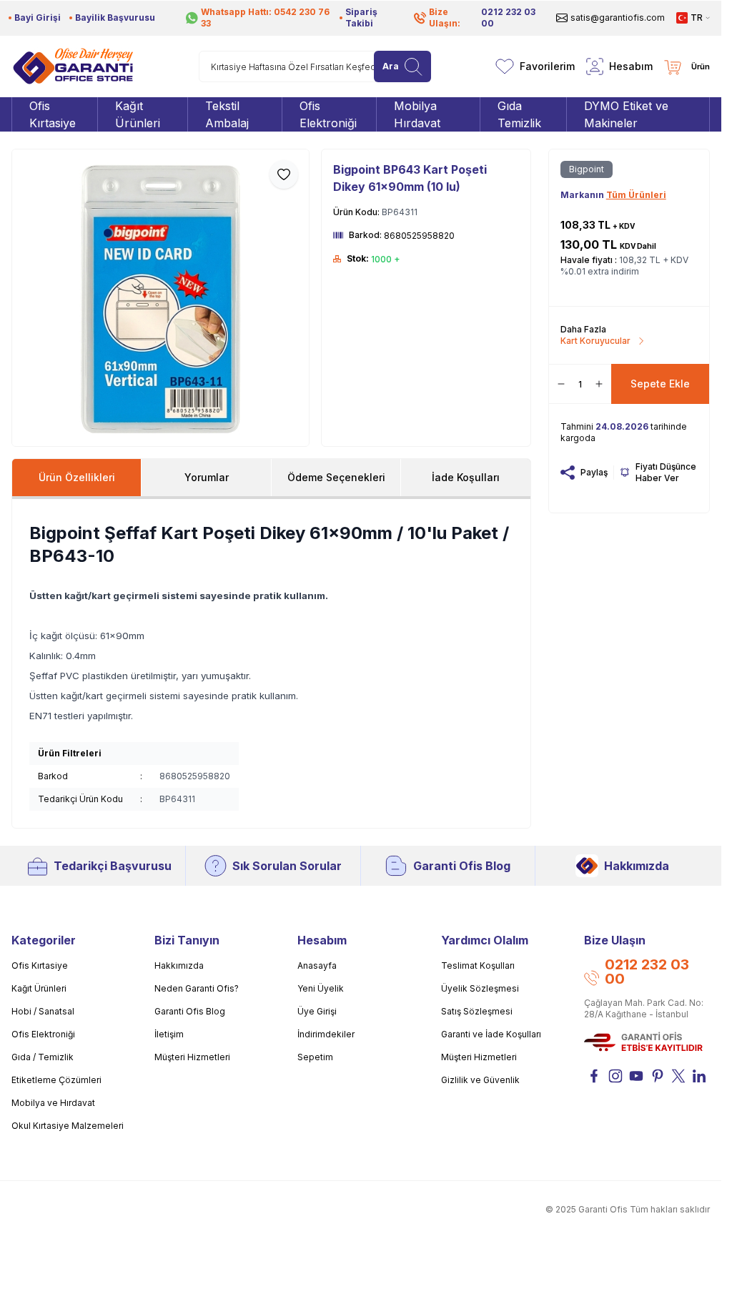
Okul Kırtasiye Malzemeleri (67, 1125)
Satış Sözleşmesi (477, 1011)
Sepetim (315, 1057)
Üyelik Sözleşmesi (480, 988)
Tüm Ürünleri (636, 194)
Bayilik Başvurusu (115, 17)
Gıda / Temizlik (42, 1057)
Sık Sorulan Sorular (287, 866)
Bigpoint (586, 169)
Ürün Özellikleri (77, 477)
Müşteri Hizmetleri (192, 1057)
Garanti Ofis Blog (461, 866)
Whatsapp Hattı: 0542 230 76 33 (265, 17)
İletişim (169, 1034)
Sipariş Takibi (361, 17)
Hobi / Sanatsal (42, 1011)
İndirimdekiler (326, 1034)
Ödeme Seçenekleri (336, 477)
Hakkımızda (636, 866)
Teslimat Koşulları (478, 965)
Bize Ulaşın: (482, 17)
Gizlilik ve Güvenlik (480, 1080)
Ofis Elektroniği (43, 1034)
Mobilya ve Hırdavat (53, 1102)
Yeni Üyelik (320, 988)
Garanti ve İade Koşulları (491, 1034)
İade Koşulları (466, 477)
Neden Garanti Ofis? (196, 988)
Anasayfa (317, 965)
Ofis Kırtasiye (39, 965)
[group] (160, 297)
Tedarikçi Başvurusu (113, 866)
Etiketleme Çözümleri (56, 1080)
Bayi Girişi (37, 17)
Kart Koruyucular (595, 340)
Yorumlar (206, 477)
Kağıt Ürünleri (38, 988)
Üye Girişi (317, 1011)
